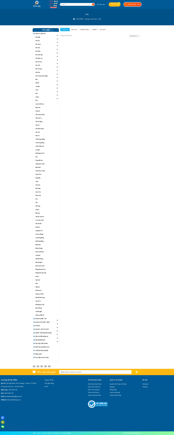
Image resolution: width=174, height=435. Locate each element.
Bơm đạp (38, 188)
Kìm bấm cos (39, 58)
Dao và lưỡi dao (40, 252)
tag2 (38, 366)
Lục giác (38, 86)
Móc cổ (37, 135)
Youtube (145, 387)
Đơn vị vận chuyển (94, 389)
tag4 (45, 366)
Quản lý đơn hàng (115, 395)
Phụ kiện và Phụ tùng (42, 357)
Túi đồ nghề (39, 311)
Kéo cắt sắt (38, 223)
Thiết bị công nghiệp (41, 350)
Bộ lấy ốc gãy (39, 248)
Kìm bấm (38, 51)
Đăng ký (112, 387)
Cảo (37, 202)
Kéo (37, 93)
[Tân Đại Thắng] (37, 8)
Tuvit (37, 90)
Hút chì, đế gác (39, 234)
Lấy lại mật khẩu (115, 392)
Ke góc (37, 209)
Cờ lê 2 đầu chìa (40, 146)
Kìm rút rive (39, 62)
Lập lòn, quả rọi (40, 216)
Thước (37, 97)
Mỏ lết (37, 83)
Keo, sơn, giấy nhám (41, 343)
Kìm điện (38, 37)
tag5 (49, 366)
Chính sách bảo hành (94, 395)
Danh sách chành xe (94, 387)
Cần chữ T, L (39, 118)
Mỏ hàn (38, 227)
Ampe (37, 276)
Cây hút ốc (38, 174)
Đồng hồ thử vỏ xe (41, 269)
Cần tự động (39, 121)
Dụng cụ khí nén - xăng (42, 322)
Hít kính (38, 111)
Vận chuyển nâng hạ (41, 336)
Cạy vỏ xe (38, 192)
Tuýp (37, 181)
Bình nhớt (38, 195)
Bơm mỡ (38, 107)
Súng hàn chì (39, 230)
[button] (101, 4)
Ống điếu (38, 178)
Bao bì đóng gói (40, 340)
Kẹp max (38, 280)
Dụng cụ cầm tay (40, 33)
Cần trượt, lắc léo (40, 114)
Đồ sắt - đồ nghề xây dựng (43, 333)
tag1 (34, 366)
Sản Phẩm (45, 30)
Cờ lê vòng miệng (40, 139)
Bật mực (38, 213)
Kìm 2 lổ (38, 65)
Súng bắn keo (39, 160)
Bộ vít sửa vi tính (40, 266)
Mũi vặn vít (39, 290)
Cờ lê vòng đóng (40, 142)
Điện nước (38, 354)
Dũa (37, 283)
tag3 (42, 366)
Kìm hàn (38, 72)
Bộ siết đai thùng (40, 297)
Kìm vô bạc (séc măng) (41, 76)
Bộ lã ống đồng (40, 241)
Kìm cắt (38, 40)
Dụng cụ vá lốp (40, 294)
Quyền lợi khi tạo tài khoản (118, 384)
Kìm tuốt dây (39, 54)
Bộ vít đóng (39, 308)
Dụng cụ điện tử (40, 315)
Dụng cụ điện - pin (40, 318)
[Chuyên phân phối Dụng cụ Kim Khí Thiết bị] (53, 8)
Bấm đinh (38, 167)
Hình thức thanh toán (94, 384)
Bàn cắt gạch (39, 262)
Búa (37, 79)
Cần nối (38, 132)
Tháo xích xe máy (40, 171)
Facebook (145, 384)
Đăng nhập (113, 389)
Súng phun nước (40, 164)
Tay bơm (38, 185)
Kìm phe (38, 47)
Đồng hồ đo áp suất (41, 273)
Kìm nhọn (38, 44)
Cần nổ (37, 125)
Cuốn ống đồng (40, 237)
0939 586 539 (134, 4)
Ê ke (37, 100)
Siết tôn (38, 287)
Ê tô (37, 199)
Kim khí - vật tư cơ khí (42, 329)
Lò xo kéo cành (40, 220)
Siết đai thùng (39, 259)
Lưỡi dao (38, 255)
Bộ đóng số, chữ (40, 153)
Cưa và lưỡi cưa (40, 104)
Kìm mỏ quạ (39, 69)
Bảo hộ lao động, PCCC (42, 347)
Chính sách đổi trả (93, 392)
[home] (74, 19)
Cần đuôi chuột (40, 128)
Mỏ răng (38, 206)
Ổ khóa (37, 325)
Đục (37, 157)
